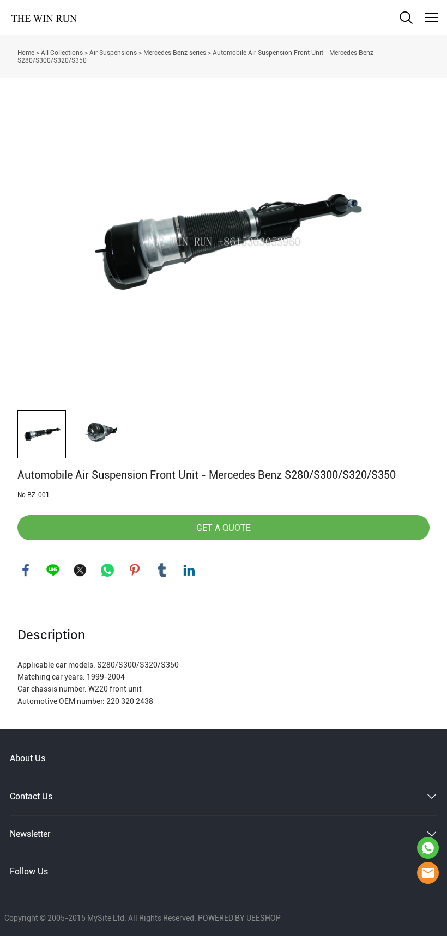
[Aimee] (428, 848)
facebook (25, 570)
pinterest (134, 570)
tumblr (162, 570)
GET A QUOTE (223, 528)
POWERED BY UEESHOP (239, 918)
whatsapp (107, 570)
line (53, 570)
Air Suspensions (113, 53)
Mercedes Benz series (174, 53)
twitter (80, 570)
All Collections (62, 53)
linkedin (189, 570)
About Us (27, 758)
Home (25, 53)
